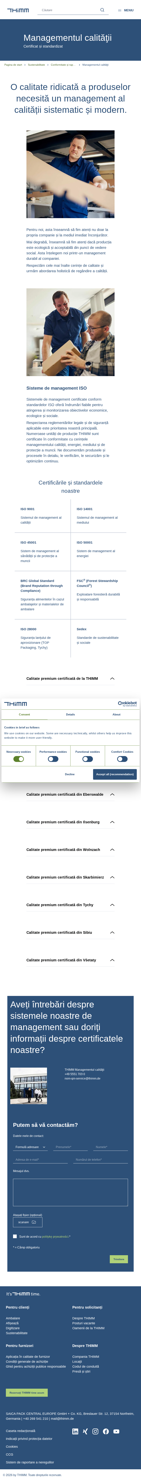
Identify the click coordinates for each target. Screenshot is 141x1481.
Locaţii (77, 1361)
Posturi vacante (83, 1323)
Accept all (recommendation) (115, 774)
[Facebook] (106, 1431)
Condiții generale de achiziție (27, 1361)
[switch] (53, 759)
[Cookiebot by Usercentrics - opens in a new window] (121, 704)
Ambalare (13, 1318)
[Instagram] (95, 1431)
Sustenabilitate (36, 64)
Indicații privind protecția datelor (29, 1439)
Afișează (12, 1323)
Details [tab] (70, 714)
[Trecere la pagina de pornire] (18, 10)
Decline (70, 774)
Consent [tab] (24, 714)
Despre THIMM (83, 1318)
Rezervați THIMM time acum (27, 1392)
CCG (9, 1454)
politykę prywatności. (55, 1236)
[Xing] (85, 1431)
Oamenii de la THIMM (88, 1328)
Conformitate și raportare (64, 64)
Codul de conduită (85, 1366)
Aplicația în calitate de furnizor (28, 1356)
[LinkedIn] (75, 1431)
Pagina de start (13, 64)
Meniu (129, 10)
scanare (23, 1222)
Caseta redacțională (20, 1431)
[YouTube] (116, 1431)
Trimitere (118, 1259)
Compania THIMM (85, 1356)
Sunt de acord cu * (44, 1236)
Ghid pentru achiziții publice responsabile (36, 1366)
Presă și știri (81, 1371)
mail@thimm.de (62, 1418)
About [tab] (117, 714)
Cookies (12, 1446)
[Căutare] (102, 10)
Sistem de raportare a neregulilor (30, 1462)
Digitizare (13, 1328)
